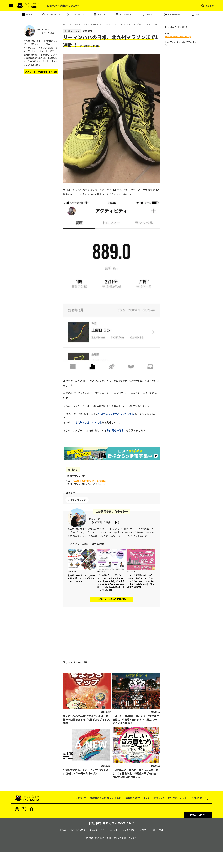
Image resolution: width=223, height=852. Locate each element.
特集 (198, 14)
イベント (101, 14)
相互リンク (159, 798)
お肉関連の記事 (115, 430)
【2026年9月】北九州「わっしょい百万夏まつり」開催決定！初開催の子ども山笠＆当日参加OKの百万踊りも (135, 773)
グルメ (29, 14)
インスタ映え (125, 14)
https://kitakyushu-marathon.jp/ (89, 480)
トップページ (79, 798)
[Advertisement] (111, 632)
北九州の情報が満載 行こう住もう (121, 838)
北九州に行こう (53, 14)
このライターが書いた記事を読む (111, 599)
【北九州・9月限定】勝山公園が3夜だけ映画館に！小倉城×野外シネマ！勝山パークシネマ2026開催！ (135, 719)
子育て (149, 14)
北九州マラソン (78, 499)
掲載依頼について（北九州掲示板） (106, 798)
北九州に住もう (77, 14)
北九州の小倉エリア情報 (88, 422)
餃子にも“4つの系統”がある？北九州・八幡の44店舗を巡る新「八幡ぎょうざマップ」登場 (86, 719)
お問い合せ (196, 798)
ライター (147, 798)
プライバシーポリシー (178, 798)
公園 (152, 830)
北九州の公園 (174, 14)
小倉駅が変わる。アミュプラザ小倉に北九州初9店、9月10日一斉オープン (86, 771)
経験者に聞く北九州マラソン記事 (116, 414)
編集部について (132, 798)
